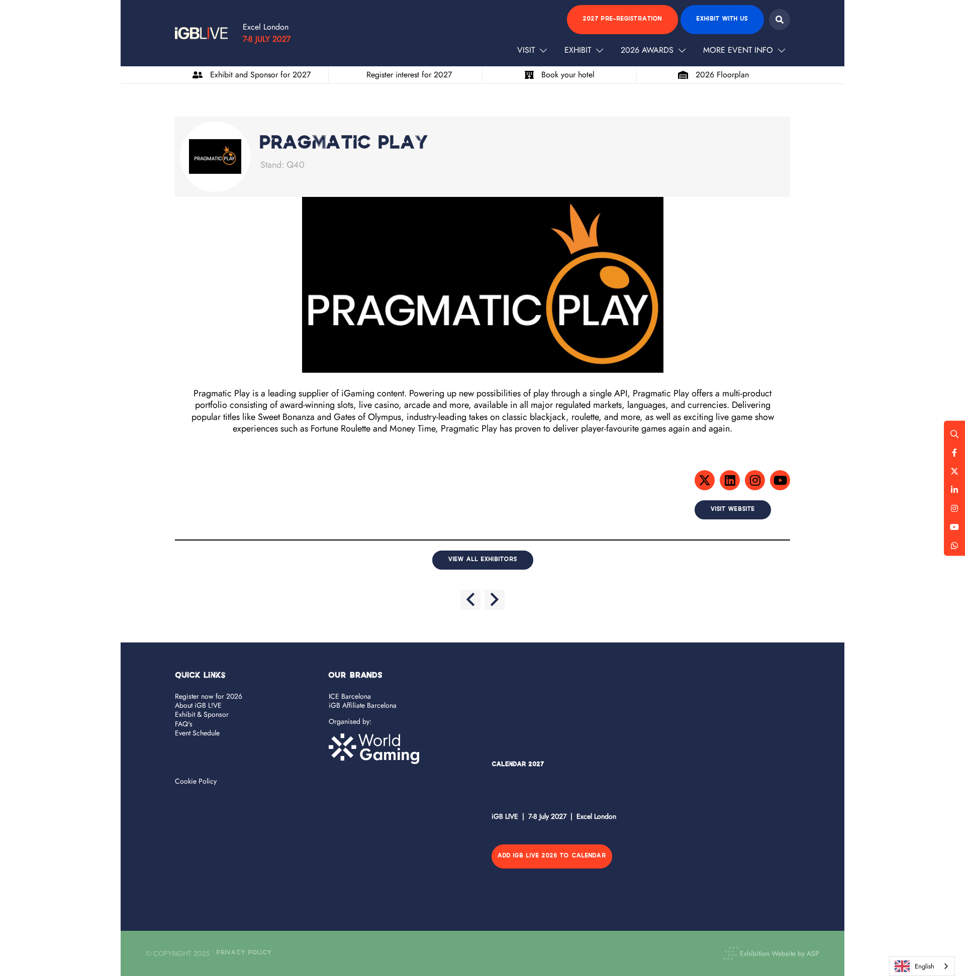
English (924, 966)
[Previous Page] (470, 600)
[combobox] (922, 966)
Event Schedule (197, 733)
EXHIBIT (577, 50)
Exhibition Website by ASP (779, 953)
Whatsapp (954, 545)
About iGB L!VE (198, 705)
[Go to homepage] (201, 33)
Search (779, 19)
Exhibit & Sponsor (202, 714)
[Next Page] (495, 600)
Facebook (954, 452)
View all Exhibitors (482, 560)
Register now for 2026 (208, 696)
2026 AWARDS (647, 50)
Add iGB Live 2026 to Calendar (552, 856)
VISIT (526, 50)
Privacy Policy (244, 953)
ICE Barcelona (350, 696)
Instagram (954, 508)
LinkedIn (954, 489)
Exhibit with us (722, 19)
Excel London (265, 27)
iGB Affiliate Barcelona (363, 705)
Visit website (733, 509)
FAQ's (183, 724)
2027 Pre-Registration (622, 19)
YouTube (954, 526)
